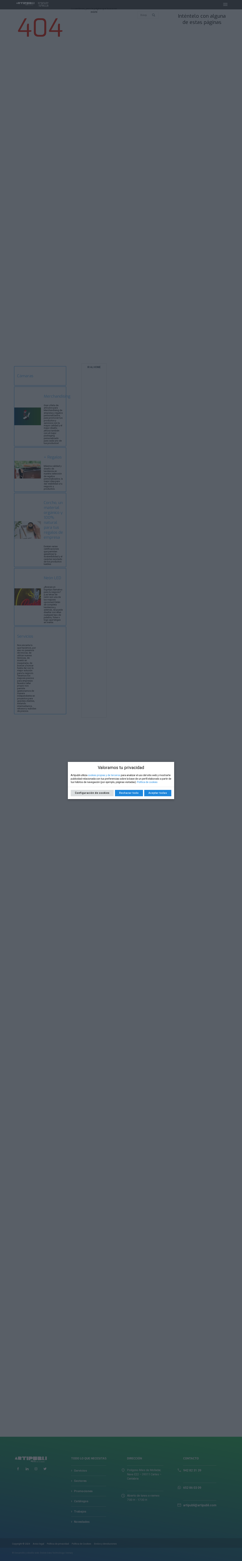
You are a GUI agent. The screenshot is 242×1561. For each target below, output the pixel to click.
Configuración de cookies (92, 792)
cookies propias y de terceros (104, 775)
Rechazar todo (129, 792)
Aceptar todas (157, 792)
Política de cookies (147, 782)
